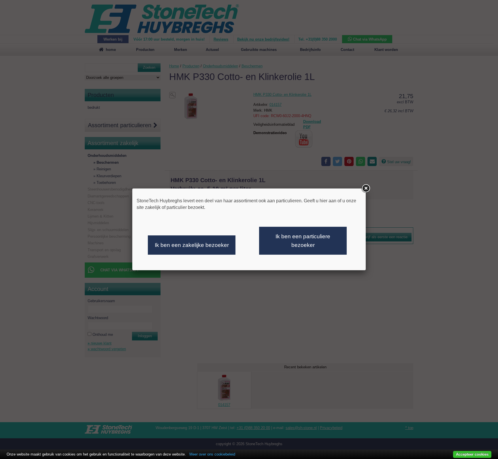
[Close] (366, 188)
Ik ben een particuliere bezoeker (303, 240)
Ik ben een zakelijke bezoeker (192, 245)
